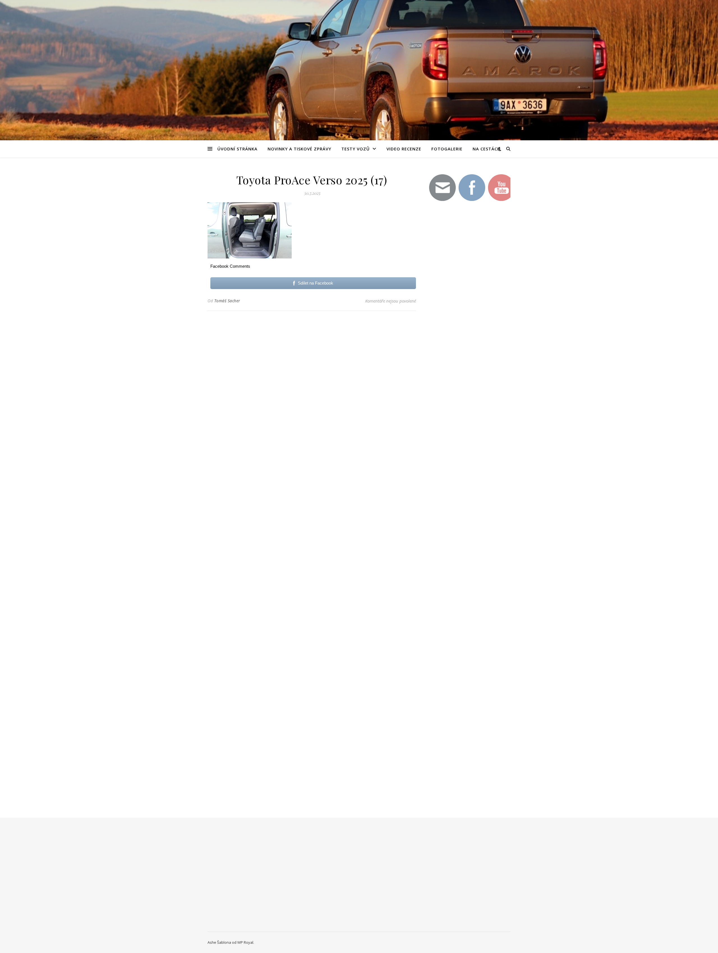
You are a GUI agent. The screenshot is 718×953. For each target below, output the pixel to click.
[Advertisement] (468, 305)
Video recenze (403, 149)
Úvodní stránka (237, 149)
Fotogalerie (446, 149)
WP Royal (245, 942)
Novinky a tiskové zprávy (299, 149)
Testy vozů (355, 149)
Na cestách (487, 149)
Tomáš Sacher (227, 300)
